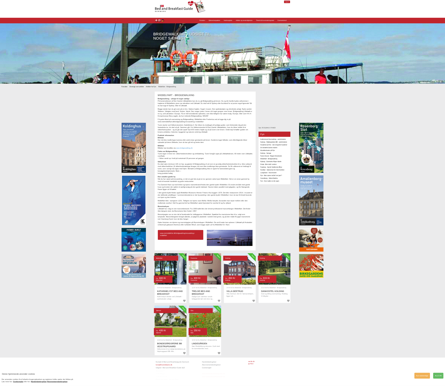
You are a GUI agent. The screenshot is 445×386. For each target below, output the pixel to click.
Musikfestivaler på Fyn (267, 150)
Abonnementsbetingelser (211, 365)
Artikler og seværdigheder (244, 20)
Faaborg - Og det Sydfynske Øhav (271, 167)
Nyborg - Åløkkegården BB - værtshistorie (273, 142)
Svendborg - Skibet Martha (269, 178)
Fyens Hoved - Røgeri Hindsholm (271, 156)
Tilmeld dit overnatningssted (265, 20)
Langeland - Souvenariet (268, 173)
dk (156, 20)
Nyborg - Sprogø (265, 153)
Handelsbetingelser (209, 362)
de (162, 20)
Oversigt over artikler (136, 87)
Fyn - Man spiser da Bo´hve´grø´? (271, 175)
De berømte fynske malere (268, 147)
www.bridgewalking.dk (184, 148)
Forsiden (202, 20)
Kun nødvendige (422, 376)
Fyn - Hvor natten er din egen (269, 181)
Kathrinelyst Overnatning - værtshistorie (273, 139)
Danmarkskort (282, 20)
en (159, 20)
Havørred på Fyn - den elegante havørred (273, 145)
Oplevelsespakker (214, 20)
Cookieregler (207, 368)
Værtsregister (228, 20)
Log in (287, 1)
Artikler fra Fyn (151, 87)
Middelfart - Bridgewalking (268, 159)
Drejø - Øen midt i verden (268, 164)
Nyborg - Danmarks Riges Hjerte (270, 161)
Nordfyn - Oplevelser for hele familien (272, 170)
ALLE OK (438, 376)
